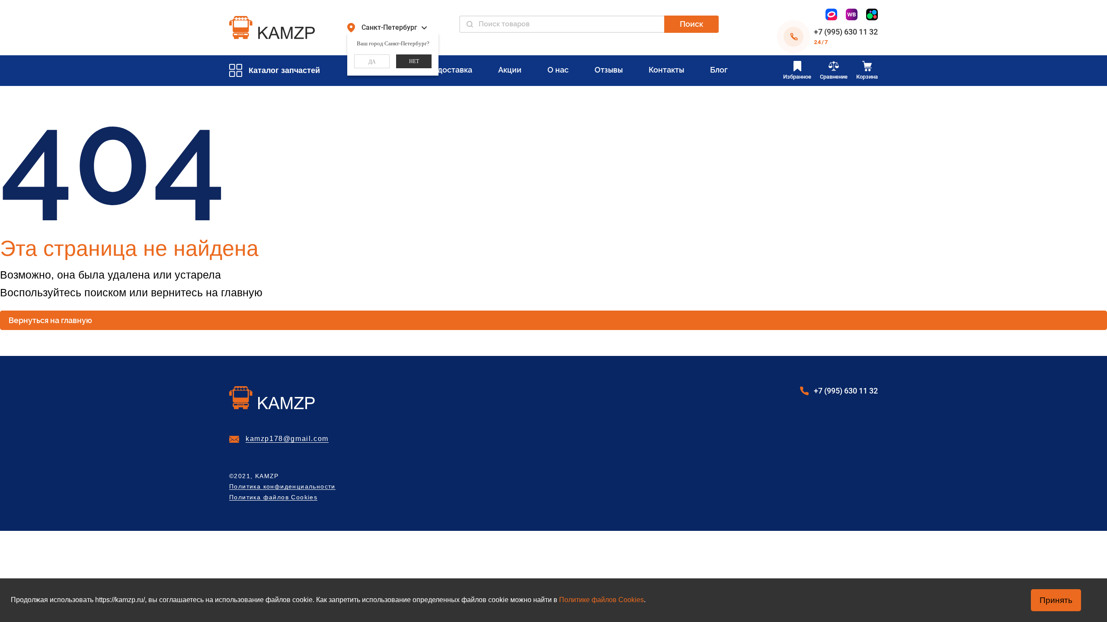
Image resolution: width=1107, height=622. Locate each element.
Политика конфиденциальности (282, 486)
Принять (1056, 600)
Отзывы (609, 69)
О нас (558, 69)
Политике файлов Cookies (601, 599)
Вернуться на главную (50, 320)
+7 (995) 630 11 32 (846, 31)
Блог (719, 69)
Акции (510, 69)
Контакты (666, 69)
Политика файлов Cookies (273, 497)
